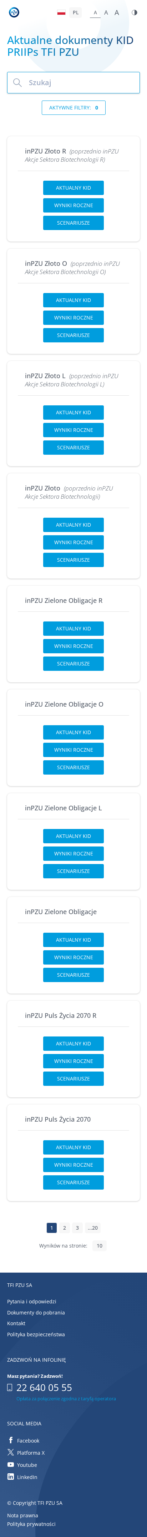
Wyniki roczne (73, 205)
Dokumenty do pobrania (36, 1312)
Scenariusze (73, 222)
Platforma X (31, 1452)
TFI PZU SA (19, 1285)
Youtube (27, 1465)
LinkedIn (27, 1477)
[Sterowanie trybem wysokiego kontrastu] (134, 12)
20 (95, 1227)
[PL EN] (70, 12)
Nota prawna (22, 1516)
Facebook (28, 1440)
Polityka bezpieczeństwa (36, 1334)
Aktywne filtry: (73, 107)
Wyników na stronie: (63, 1245)
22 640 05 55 (44, 1387)
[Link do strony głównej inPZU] (14, 13)
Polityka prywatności (31, 1524)
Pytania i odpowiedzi (31, 1301)
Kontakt (16, 1323)
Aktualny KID (73, 187)
